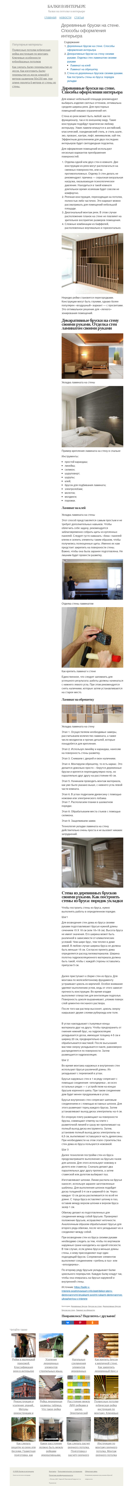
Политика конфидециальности (61, 1475)
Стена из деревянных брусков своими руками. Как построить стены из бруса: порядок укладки (95, 77)
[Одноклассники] (92, 1323)
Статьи (79, 17)
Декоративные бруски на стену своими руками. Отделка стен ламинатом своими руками (91, 57)
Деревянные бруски (79, 1306)
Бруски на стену (68, 1310)
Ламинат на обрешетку (84, 69)
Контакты (52, 1471)
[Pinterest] (80, 1323)
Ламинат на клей (80, 65)
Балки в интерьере (67, 6)
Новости (65, 17)
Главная (50, 17)
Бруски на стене (95, 1306)
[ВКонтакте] (68, 1323)
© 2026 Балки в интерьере (23, 1471)
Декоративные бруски (112, 1306)
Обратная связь (91, 1471)
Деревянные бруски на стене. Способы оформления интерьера (91, 48)
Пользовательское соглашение (70, 1471)
